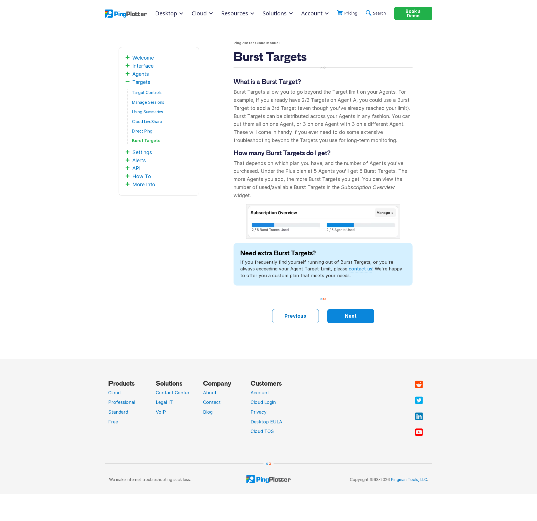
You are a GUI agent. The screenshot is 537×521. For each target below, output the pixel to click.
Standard (118, 412)
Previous (295, 316)
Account (311, 13)
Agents (140, 74)
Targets (141, 82)
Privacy (259, 412)
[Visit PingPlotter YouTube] (419, 432)
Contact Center (173, 392)
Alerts (139, 160)
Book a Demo (413, 13)
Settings (142, 152)
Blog (208, 412)
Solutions (275, 13)
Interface (143, 66)
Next (351, 316)
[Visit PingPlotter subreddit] (419, 384)
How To (141, 176)
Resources (234, 13)
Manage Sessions (148, 102)
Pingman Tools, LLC (409, 479)
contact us (360, 269)
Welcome (143, 58)
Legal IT (164, 402)
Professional (121, 402)
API (136, 168)
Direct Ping (142, 131)
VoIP (161, 412)
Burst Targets (146, 140)
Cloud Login (263, 402)
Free (113, 422)
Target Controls (147, 92)
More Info (143, 184)
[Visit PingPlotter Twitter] (419, 400)
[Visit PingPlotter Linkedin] (419, 416)
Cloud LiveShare (147, 121)
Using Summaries (147, 111)
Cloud (114, 392)
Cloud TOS (262, 431)
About (209, 392)
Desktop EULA (266, 422)
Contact (212, 402)
